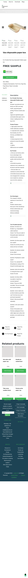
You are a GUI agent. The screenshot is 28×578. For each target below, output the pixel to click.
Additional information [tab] (4, 99)
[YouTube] (21, 425)
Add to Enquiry (10, 77)
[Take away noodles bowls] (7, 380)
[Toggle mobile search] (23, 5)
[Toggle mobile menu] (25, 5)
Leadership (20, 454)
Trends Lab (20, 450)
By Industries (12, 83)
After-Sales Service (7, 464)
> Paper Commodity (20, 404)
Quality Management (7, 456)
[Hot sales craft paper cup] (7, 351)
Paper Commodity (13, 86)
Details (8, 366)
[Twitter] (19, 425)
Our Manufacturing (7, 454)
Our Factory (20, 448)
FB (6, 88)
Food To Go (17, 83)
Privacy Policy (14, 475)
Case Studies (20, 458)
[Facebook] (16, 425)
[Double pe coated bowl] (20, 351)
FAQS (7, 466)
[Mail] (21, 427)
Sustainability (20, 452)
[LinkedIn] (19, 427)
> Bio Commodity (20, 407)
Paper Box (23, 83)
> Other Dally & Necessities (20, 415)
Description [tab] (4, 94)
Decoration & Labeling (7, 458)
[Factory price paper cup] (20, 380)
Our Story (20, 456)
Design (7, 452)
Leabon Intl (16, 473)
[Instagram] (23, 425)
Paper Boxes (6, 86)
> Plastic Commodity (20, 410)
